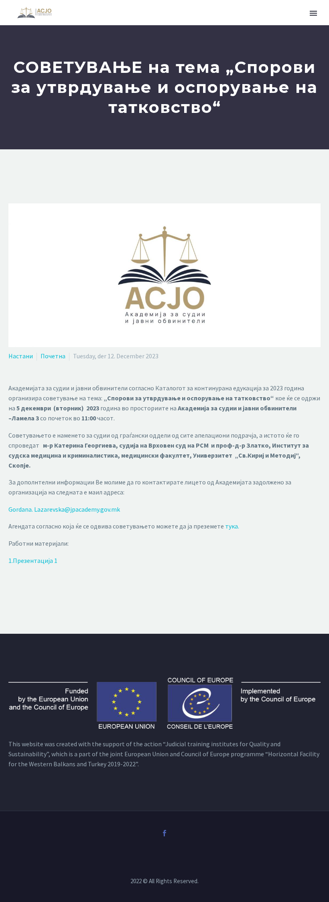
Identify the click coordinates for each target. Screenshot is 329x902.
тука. (231, 526)
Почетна (53, 356)
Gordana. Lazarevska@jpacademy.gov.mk (64, 509)
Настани (20, 356)
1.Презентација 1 (32, 560)
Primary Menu (313, 13)
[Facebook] (164, 833)
